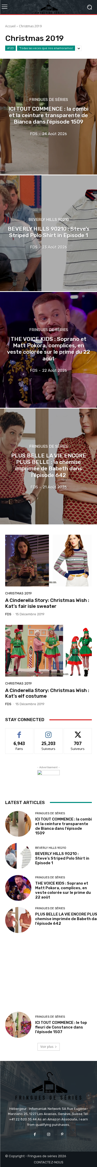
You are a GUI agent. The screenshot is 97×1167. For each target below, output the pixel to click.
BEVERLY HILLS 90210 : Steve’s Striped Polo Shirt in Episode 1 (62, 858)
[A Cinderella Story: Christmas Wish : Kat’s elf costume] (48, 651)
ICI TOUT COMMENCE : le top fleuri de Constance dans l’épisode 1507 (61, 1027)
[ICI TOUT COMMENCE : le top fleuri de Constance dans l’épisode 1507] (18, 1025)
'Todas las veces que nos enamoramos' (46, 48)
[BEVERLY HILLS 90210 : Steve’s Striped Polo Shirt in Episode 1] (48, 233)
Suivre (48, 732)
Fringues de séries (48, 100)
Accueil (10, 26)
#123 (10, 48)
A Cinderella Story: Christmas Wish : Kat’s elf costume (47, 693)
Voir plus (46, 1046)
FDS (8, 614)
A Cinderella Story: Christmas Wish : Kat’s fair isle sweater (47, 603)
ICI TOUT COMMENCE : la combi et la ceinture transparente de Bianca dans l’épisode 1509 (63, 826)
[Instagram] (48, 1134)
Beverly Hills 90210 (48, 220)
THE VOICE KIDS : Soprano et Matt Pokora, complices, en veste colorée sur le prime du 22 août (63, 890)
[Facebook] (35, 1134)
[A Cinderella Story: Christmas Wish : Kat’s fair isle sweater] (48, 560)
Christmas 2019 (18, 593)
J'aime (19, 732)
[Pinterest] (62, 1134)
